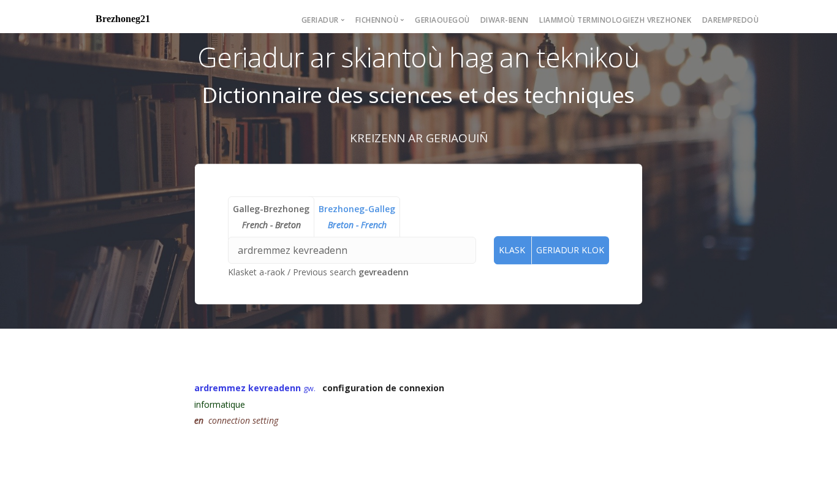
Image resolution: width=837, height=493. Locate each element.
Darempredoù (730, 20)
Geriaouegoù (442, 20)
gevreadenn (383, 272)
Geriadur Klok (570, 250)
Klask (512, 250)
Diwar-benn (504, 20)
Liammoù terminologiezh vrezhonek (615, 20)
